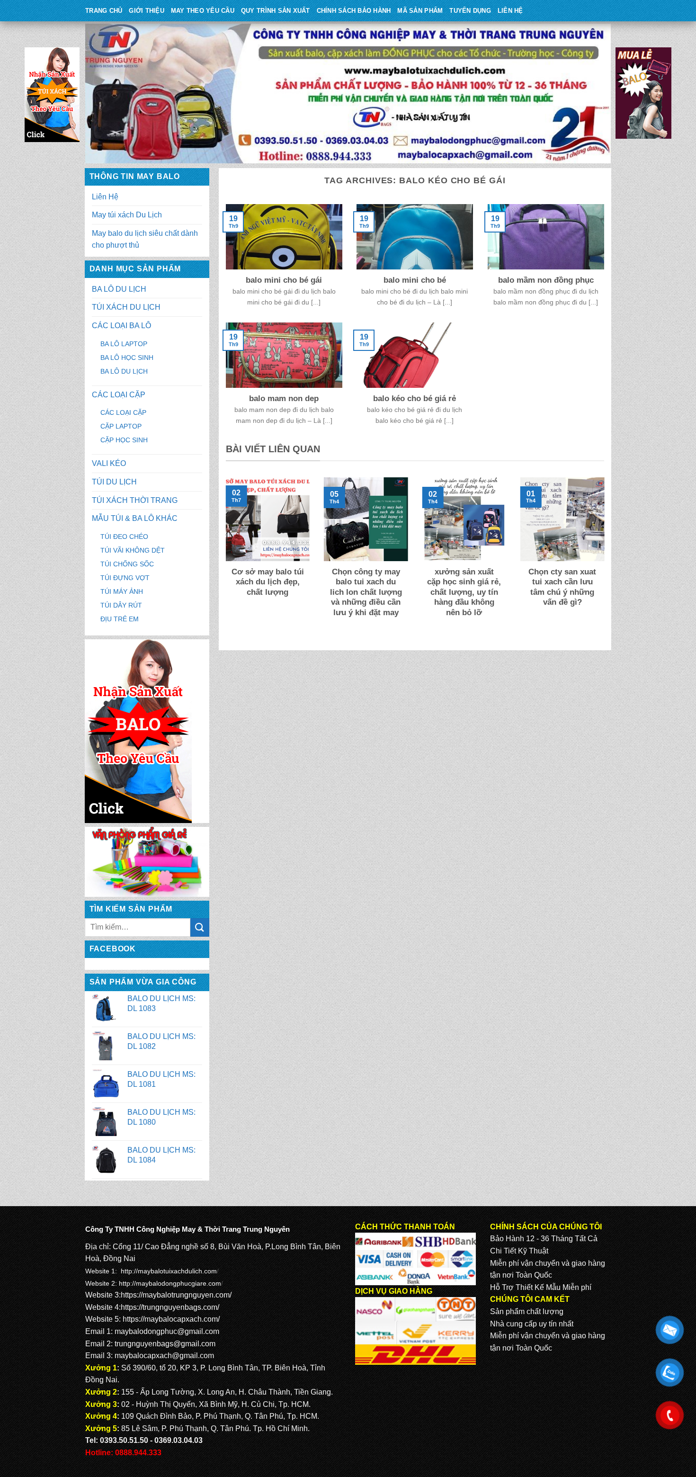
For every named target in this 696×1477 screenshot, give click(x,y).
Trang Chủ (103, 10)
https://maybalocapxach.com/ (171, 1319)
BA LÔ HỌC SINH (126, 357)
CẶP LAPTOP (121, 426)
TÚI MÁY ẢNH (121, 591)
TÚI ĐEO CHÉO (124, 536)
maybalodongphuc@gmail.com (167, 1331)
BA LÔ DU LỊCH (119, 289)
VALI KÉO (109, 463)
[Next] (606, 559)
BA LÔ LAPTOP (123, 344)
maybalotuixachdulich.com (177, 1271)
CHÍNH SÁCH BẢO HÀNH (354, 10)
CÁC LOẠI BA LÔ (121, 326)
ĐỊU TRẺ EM (119, 619)
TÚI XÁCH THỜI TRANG (135, 500)
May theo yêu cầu (202, 10)
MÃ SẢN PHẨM (420, 10)
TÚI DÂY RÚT (121, 605)
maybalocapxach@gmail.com (164, 1356)
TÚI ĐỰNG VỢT (125, 578)
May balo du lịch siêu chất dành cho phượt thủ (145, 239)
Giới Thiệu (146, 10)
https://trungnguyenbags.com (169, 1307)
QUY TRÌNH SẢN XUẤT (275, 10)
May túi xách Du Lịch (127, 215)
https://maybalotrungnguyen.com (175, 1295)
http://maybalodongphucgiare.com (170, 1283)
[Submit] (199, 927)
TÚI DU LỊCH (114, 482)
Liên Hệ (510, 10)
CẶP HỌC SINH (124, 440)
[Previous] (224, 559)
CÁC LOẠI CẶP (118, 395)
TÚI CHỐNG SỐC (127, 564)
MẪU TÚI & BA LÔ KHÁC (135, 518)
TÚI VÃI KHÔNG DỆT (132, 550)
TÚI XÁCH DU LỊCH (126, 307)
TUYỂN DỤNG (470, 10)
